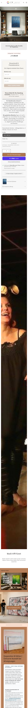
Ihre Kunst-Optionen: (11, 181)
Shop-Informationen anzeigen (9, 168)
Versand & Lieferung (8, 186)
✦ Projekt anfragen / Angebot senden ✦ (14, 173)
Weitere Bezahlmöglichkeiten (14, 161)
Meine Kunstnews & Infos (14, 608)
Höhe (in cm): (7, 78)
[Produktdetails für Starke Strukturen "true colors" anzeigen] (16, 583)
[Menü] (1, 2)
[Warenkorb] (26, 2)
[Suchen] (23, 2)
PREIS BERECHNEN (14, 85)
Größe (4, 132)
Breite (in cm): (7, 71)
